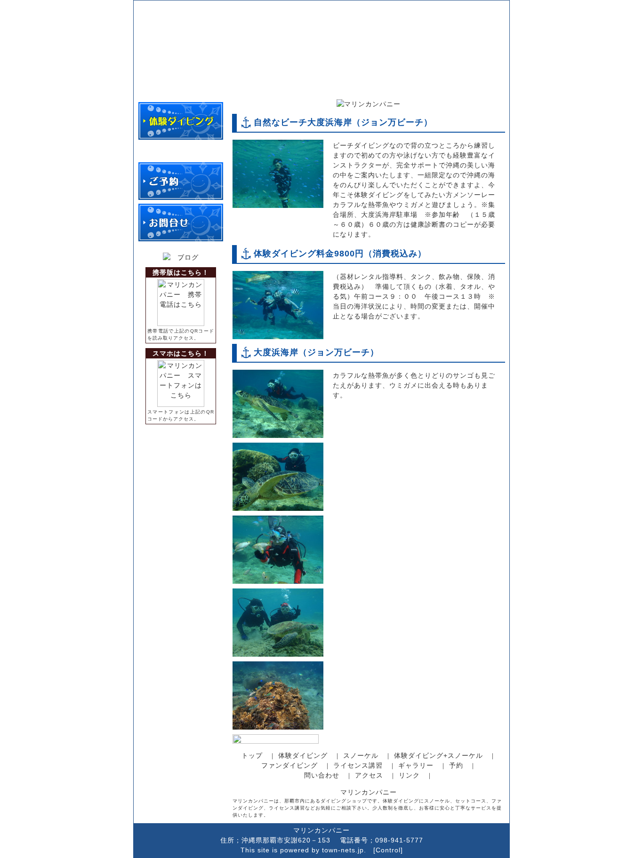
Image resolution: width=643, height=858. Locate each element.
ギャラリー (416, 765)
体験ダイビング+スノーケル (438, 755)
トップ (252, 755)
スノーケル (360, 755)
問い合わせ (321, 775)
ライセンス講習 (358, 765)
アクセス (369, 775)
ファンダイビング (289, 765)
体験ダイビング (303, 755)
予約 (456, 765)
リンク (409, 775)
